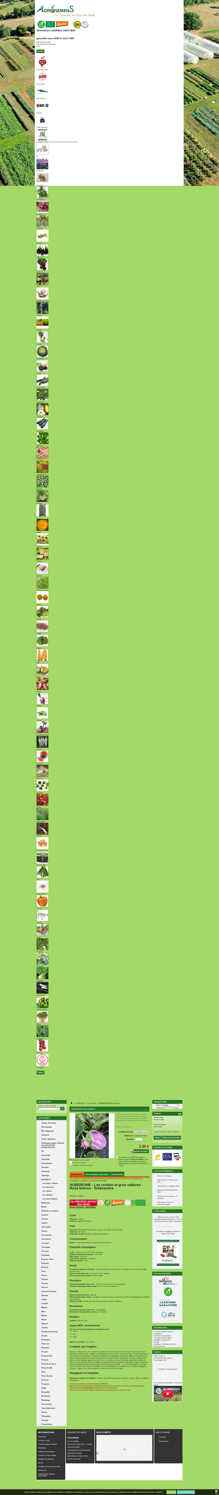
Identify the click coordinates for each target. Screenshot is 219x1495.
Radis (38, 937)
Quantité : (130, 1139)
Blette (38, 286)
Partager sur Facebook (81, 1160)
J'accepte (171, 1492)
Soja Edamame (41, 1010)
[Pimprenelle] (42, 819)
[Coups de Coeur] (42, 67)
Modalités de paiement (162, 1340)
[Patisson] (42, 776)
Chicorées (40, 359)
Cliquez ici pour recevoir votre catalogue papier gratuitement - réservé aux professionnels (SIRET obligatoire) (168, 1219)
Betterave (40, 272)
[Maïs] (42, 660)
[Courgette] (42, 429)
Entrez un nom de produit (47, 1106)
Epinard (39, 489)
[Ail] (42, 154)
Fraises (39, 547)
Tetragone (40, 1038)
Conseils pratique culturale (163, 1331)
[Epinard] (42, 487)
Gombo (39, 561)
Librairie (39, 113)
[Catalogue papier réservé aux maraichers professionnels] (42, 140)
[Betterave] (42, 270)
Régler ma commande (171, 1138)
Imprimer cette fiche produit (82, 1165)
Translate (174, 1108)
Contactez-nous (44, 1440)
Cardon (39, 315)
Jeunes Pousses (42, 590)
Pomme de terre (42, 850)
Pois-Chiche (40, 894)
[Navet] (42, 689)
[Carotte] (42, 328)
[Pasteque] (42, 762)
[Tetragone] (42, 1036)
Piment (38, 807)
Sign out (99, 1455)
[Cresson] (42, 443)
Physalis (39, 793)
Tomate (39, 1053)
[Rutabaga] (42, 979)
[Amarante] (42, 169)
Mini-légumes (41, 98)
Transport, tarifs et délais (163, 1338)
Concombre (40, 388)
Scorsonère (40, 995)
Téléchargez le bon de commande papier (165, 1203)
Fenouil (39, 503)
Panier (157, 1114)
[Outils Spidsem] (42, 125)
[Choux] (42, 371)
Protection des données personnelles (46, 1475)
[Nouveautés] (42, 82)
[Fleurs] (42, 530)
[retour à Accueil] (71, 1103)
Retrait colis (42, 1470)
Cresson (39, 445)
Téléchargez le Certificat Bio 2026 (167, 1181)
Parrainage (100, 1449)
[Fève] (42, 516)
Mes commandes (102, 1438)
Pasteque (39, 764)
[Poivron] (42, 906)
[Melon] (42, 675)
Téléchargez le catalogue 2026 (168, 1186)
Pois (38, 879)
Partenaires (158, 1334)
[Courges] (42, 414)
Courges (39, 417)
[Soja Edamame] (42, 1007)
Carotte (39, 330)
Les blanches (48, 1187)
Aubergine (40, 257)
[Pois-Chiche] (42, 892)
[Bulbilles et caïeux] (42, 299)
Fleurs (38, 532)
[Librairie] (42, 111)
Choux (38, 373)
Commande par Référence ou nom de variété (136, 1454)
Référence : (129, 1136)
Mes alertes (103, 1453)
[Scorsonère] (42, 993)
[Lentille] (42, 631)
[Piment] (42, 805)
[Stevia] (42, 1022)
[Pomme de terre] (42, 848)
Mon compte (103, 1432)
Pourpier (39, 923)
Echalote (39, 460)
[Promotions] (42, 1065)
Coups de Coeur (42, 69)
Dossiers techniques (164, 1176)
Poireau (39, 836)
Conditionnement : (126, 1132)
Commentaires (117, 1174)
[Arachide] (42, 183)
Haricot (39, 576)
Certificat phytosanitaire (162, 1336)
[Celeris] (42, 342)
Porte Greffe (40, 865)
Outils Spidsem (41, 127)
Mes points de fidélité (131, 1445)
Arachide (39, 185)
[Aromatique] (42, 197)
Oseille (38, 720)
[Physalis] (42, 790)
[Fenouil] (42, 501)
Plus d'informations (186, 1492)
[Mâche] (42, 646)
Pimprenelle (40, 822)
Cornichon (40, 402)
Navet (38, 691)
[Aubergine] (42, 255)
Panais (38, 749)
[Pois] (42, 877)
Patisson (39, 778)
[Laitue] (42, 617)
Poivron (39, 908)
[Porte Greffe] (42, 863)
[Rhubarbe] (42, 964)
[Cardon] (42, 313)
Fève (38, 518)
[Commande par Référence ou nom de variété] (137, 1450)
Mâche (38, 648)
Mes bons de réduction (104, 1445)
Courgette (40, 431)
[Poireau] (42, 834)
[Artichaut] (42, 226)
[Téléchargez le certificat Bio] (62, 28)
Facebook (162, 1437)
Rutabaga (40, 981)
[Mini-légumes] (42, 96)
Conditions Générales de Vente (165, 1344)
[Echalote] (42, 458)
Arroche (39, 214)
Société (156, 1342)
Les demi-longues (50, 1199)
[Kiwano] (42, 602)
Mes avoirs (128, 1438)
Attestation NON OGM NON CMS (167, 1191)
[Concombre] (42, 385)
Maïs (38, 662)
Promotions (40, 1067)
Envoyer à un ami (79, 1163)
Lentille (38, 633)
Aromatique (40, 200)
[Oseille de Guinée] (42, 733)
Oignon (39, 706)
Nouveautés (40, 84)
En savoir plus (76, 1174)
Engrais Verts (41, 474)
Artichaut (39, 228)
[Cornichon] (42, 400)
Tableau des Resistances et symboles (167, 1197)
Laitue (38, 619)
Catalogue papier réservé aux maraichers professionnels (57, 142)
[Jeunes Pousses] (42, 588)
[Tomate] (42, 1051)
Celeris (39, 344)
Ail (37, 156)
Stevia (38, 1024)
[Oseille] (42, 718)
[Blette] (42, 284)
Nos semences (159, 1346)
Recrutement (163, 1441)
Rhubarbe (40, 966)
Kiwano (39, 605)
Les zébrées (47, 1195)
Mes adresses (101, 1441)
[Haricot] (42, 574)
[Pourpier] (42, 921)
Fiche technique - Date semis (96, 1174)
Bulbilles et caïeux (42, 301)
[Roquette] (42, 950)
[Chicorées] (42, 357)
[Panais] (42, 747)
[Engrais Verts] (42, 472)
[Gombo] (42, 559)
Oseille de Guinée (42, 735)
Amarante (40, 171)
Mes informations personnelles (135, 1441)
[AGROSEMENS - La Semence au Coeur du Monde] (66, 11)
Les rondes (47, 1191)
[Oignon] (42, 704)
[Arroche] (42, 212)
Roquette (39, 952)
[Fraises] (42, 545)
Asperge (39, 243)
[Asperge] (42, 241)
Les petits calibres (50, 1183)
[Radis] (42, 935)
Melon (38, 677)
